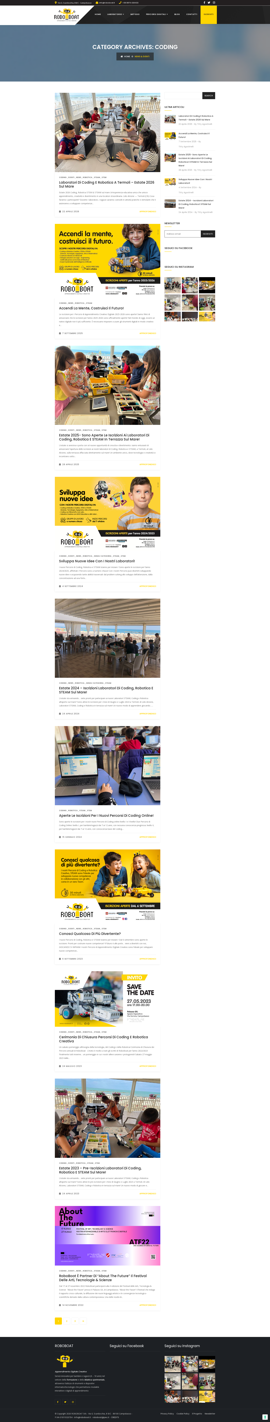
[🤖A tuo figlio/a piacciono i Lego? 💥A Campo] (190, 285)
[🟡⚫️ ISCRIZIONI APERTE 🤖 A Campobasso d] (173, 320)
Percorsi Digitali (156, 14)
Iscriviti (209, 14)
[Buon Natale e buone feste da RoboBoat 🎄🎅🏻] (207, 285)
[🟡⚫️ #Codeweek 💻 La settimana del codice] (190, 302)
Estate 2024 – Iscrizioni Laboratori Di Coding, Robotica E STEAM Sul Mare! (106, 690)
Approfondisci (148, 211)
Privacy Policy (167, 1413)
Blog (177, 14)
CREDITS (115, 1417)
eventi (71, 177)
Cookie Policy (182, 1413)
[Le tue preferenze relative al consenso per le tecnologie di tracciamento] (265, 1417)
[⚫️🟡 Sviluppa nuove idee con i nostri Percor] (207, 302)
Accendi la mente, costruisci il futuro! (91, 308)
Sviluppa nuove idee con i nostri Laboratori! (97, 561)
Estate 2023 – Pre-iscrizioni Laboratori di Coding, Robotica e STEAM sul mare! (100, 1170)
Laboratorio (114, 14)
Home (98, 14)
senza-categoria (102, 556)
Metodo (135, 14)
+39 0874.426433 (130, 2)
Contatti (191, 14)
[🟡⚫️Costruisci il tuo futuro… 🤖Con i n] (190, 320)
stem (104, 177)
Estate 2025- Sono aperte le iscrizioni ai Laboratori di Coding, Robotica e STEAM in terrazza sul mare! (104, 437)
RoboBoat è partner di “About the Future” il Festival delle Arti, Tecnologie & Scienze (103, 1278)
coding (63, 177)
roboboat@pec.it (101, 1417)
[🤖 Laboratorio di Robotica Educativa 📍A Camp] (173, 302)
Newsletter (210, 1413)
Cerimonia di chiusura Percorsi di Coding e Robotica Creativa (103, 1039)
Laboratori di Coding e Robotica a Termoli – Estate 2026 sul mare (106, 184)
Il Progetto (197, 1413)
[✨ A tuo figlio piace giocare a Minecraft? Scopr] (173, 285)
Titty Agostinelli (204, 124)
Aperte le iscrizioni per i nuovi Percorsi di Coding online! (106, 815)
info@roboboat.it (107, 2)
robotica (87, 177)
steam (97, 177)
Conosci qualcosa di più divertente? (90, 933)
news (78, 177)
